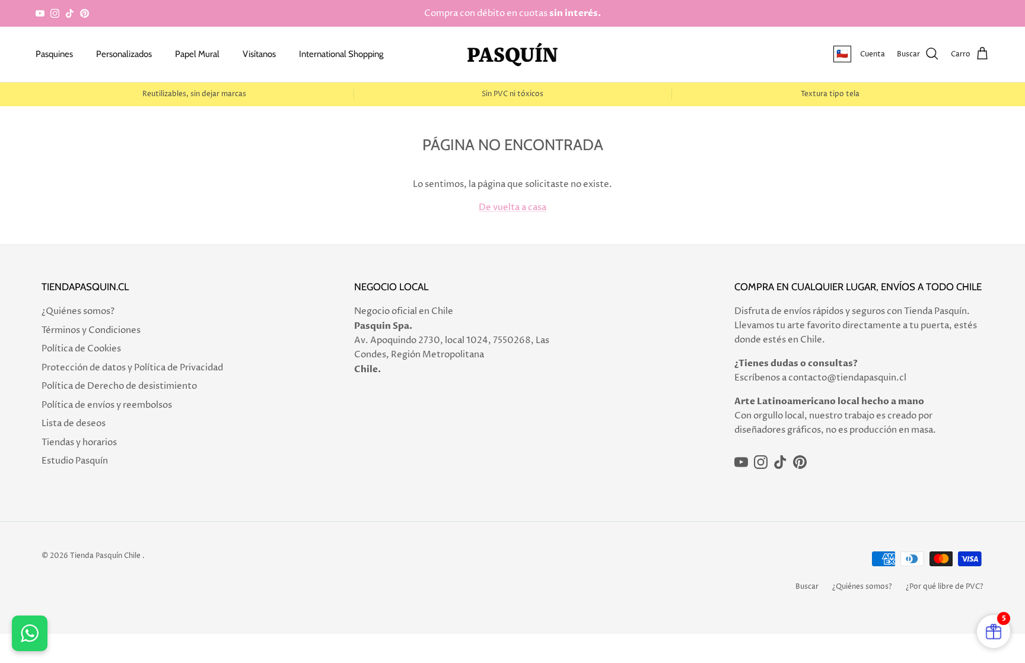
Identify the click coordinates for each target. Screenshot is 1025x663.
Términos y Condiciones (91, 330)
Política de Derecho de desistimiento (119, 386)
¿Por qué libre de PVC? (944, 587)
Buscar (807, 587)
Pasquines (54, 54)
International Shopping (341, 54)
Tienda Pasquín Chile (105, 556)
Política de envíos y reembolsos (107, 405)
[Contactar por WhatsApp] (29, 633)
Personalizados (124, 54)
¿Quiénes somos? (78, 311)
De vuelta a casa (512, 207)
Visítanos (259, 54)
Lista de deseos (74, 423)
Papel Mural (197, 54)
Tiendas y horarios (79, 442)
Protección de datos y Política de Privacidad (132, 367)
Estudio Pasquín (75, 461)
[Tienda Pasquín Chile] (512, 54)
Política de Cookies (81, 348)
